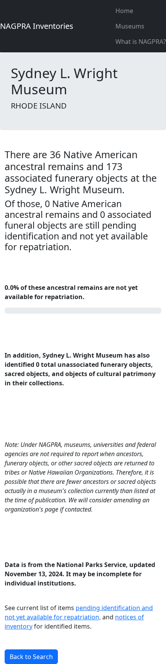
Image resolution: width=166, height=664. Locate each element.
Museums (129, 26)
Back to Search (31, 656)
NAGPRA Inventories (36, 26)
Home (124, 11)
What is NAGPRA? (140, 41)
